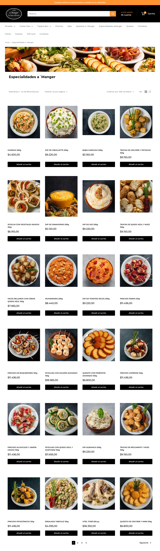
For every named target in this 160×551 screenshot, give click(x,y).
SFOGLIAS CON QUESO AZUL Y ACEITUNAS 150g (59, 448)
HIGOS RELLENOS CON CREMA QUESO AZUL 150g (21, 300)
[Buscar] (113, 13)
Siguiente (144, 543)
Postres (18, 34)
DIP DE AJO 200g (90, 224)
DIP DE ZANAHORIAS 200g (57, 224)
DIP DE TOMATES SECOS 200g (96, 299)
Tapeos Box (42, 26)
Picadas (8, 26)
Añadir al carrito (23, 164)
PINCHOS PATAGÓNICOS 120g (21, 521)
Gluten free (25, 26)
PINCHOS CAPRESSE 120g (131, 373)
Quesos (130, 26)
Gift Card (31, 34)
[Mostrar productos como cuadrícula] (146, 92)
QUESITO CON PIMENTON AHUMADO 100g (94, 374)
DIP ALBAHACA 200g (91, 447)
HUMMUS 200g (14, 150)
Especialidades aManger (110, 26)
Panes (8, 34)
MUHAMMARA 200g (54, 299)
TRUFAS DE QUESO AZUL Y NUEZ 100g (135, 225)
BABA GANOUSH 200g (92, 150)
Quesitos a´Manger (85, 26)
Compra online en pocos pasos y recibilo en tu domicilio (80, 2)
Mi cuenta (126, 15)
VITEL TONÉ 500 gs (90, 521)
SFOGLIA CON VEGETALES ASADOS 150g (23, 225)
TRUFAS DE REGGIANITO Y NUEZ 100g (134, 448)
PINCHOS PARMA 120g (130, 299)
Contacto (44, 34)
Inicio (7, 42)
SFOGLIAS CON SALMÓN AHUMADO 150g (61, 374)
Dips (70, 26)
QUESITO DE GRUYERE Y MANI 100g (136, 521)
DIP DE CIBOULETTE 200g (56, 150)
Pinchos (59, 26)
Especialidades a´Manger (23, 42)
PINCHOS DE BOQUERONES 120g (22, 373)
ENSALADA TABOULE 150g (57, 521)
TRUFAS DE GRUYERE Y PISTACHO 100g (135, 151)
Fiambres (142, 26)
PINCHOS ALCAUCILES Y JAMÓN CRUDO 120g (22, 448)
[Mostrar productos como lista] (150, 92)
